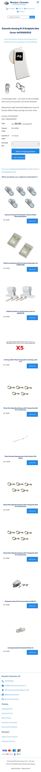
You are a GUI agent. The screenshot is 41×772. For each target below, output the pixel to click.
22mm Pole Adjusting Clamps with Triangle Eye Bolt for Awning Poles (20, 554)
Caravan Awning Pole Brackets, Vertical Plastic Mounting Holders (20, 215)
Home (6, 39)
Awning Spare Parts (30, 39)
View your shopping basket (11, 169)
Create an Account (8, 741)
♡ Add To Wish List (18, 157)
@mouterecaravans (12, 699)
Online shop (13, 39)
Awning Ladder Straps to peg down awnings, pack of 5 (20, 360)
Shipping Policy (7, 709)
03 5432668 (9, 681)
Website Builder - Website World (20, 768)
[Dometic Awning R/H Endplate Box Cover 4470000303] (20, 81)
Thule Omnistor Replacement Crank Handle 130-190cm (20, 457)
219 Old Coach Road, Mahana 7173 (17, 690)
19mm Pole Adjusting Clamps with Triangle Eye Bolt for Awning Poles (20, 409)
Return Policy (6, 718)
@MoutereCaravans (12, 695)
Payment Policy (7, 713)
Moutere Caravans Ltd (21, 761)
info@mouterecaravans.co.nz (15, 685)
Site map (31, 761)
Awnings (20, 39)
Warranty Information (9, 722)
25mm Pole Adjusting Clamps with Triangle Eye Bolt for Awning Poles (20, 505)
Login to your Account (10, 737)
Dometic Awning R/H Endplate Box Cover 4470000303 (20, 42)
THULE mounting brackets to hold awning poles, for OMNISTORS (20, 264)
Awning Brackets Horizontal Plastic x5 (20, 648)
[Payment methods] (20, 752)
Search (32, 17)
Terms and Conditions (9, 727)
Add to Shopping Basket (25, 152)
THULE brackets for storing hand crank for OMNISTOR (20, 312)
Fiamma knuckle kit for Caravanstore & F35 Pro (20, 601)
